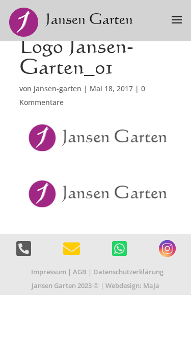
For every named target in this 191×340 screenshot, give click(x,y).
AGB (80, 271)
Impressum (48, 271)
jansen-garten (57, 88)
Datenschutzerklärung (128, 271)
